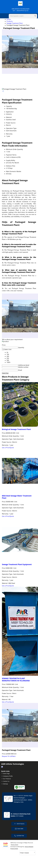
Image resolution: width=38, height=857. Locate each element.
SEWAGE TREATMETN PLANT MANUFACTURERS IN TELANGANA (16, 679)
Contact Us (6, 781)
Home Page (6, 773)
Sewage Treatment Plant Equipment (17, 564)
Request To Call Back (8, 756)
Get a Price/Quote (8, 448)
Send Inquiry (20, 823)
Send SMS (20, 828)
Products (10, 21)
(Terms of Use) (14, 844)
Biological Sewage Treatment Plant (16, 429)
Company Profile (8, 776)
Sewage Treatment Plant (15, 23)
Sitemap (5, 784)
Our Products (7, 779)
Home (9, 19)
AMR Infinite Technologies (20, 9)
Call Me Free (20, 835)
